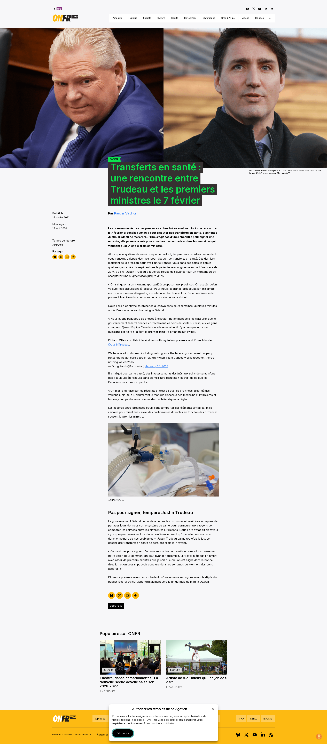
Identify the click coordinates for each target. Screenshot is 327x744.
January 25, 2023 (156, 366)
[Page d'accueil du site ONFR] (65, 18)
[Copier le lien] (73, 256)
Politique (132, 18)
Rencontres (190, 18)
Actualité (117, 18)
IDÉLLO (253, 718)
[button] (213, 709)
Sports (174, 18)
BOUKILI (267, 718)
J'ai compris (123, 733)
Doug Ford (116, 606)
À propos (100, 718)
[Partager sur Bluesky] (54, 256)
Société (147, 18)
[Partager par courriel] (67, 256)
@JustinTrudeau (118, 344)
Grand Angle (228, 18)
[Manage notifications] (319, 736)
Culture (161, 18)
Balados (259, 18)
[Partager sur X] (60, 256)
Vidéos (245, 18)
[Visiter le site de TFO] (58, 8)
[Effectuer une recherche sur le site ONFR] (270, 18)
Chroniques (209, 18)
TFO (241, 718)
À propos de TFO (105, 735)
